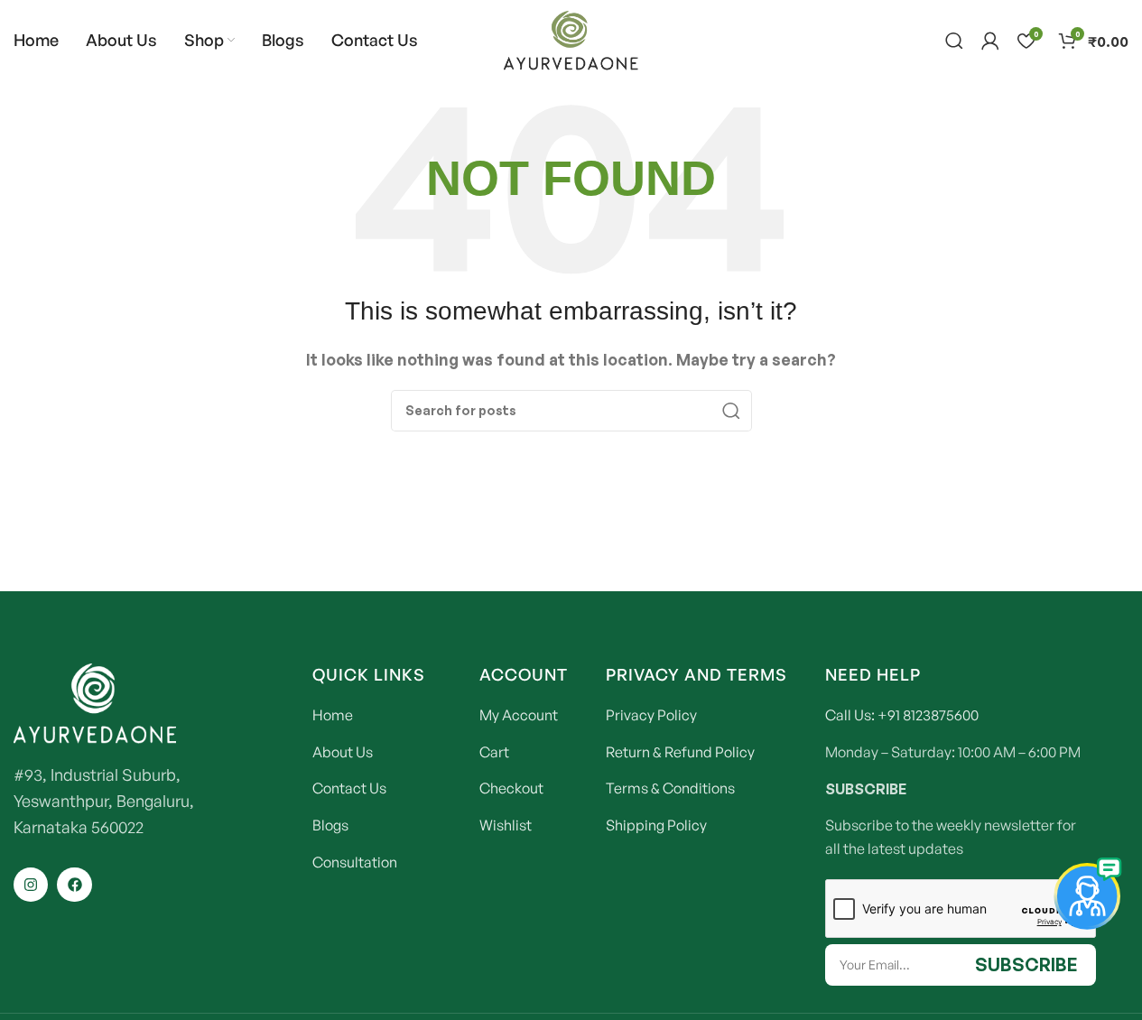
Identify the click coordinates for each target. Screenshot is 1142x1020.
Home (332, 715)
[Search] (954, 41)
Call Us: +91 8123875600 (902, 715)
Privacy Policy (651, 715)
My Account (518, 715)
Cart (494, 752)
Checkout (511, 788)
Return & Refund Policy (680, 752)
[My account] (990, 41)
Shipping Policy (656, 825)
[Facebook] (74, 884)
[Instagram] (31, 884)
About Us (342, 752)
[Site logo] (571, 39)
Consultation (354, 862)
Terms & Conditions (670, 788)
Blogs (330, 825)
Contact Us (349, 788)
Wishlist (505, 825)
